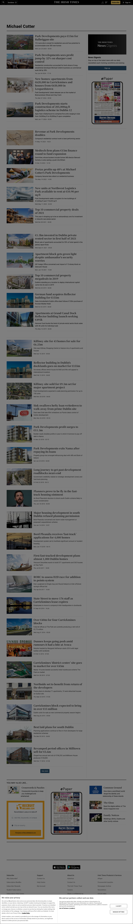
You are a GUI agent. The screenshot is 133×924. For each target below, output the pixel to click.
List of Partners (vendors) (67, 908)
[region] (66, 909)
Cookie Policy (26, 913)
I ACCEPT (118, 906)
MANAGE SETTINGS (118, 912)
